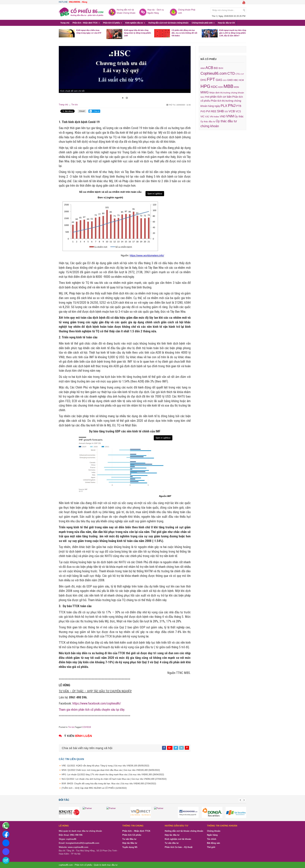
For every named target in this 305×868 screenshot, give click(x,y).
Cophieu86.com (213, 73)
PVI (208, 111)
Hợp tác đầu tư (172, 835)
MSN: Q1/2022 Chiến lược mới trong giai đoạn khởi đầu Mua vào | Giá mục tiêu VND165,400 (111, 770)
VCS (238, 111)
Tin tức (74, 104)
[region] (125, 74)
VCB (232, 111)
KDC (214, 86)
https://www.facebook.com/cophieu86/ (96, 703)
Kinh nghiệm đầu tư (134, 23)
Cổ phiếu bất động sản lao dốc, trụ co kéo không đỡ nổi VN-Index (184, 33)
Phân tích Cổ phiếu (111, 23)
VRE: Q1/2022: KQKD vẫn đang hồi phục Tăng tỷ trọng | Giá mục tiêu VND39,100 (105, 765)
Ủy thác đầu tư (207, 121)
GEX (225, 80)
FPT (211, 79)
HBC (236, 80)
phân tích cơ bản (221, 96)
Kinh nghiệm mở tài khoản (178, 839)
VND (222, 116)
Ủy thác (239, 116)
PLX (224, 106)
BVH (221, 68)
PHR (207, 97)
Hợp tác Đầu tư (129, 843)
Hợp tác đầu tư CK (226, 23)
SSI (226, 112)
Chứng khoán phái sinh (202, 23)
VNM (230, 116)
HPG (205, 86)
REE (213, 111)
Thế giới (211, 847)
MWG (204, 92)
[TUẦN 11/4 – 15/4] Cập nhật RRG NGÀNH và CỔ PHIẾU (94, 788)
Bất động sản (213, 843)
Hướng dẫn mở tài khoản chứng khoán (184, 831)
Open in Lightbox (154, 193)
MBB (228, 86)
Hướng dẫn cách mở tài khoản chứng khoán (168, 23)
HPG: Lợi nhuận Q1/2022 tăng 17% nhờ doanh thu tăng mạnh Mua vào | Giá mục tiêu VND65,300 (113, 774)
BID (216, 68)
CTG (238, 74)
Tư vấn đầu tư (172, 843)
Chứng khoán (213, 831)
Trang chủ (64, 23)
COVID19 (86, 727)
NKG (202, 97)
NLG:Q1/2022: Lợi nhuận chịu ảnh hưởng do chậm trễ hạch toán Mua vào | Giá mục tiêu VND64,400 (114, 779)
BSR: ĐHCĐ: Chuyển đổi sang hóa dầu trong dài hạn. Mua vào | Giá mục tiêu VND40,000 (109, 783)
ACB (209, 67)
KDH (220, 87)
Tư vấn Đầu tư (129, 839)
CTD (231, 73)
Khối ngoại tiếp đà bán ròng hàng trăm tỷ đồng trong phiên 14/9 (137, 33)
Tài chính (211, 839)
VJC (207, 116)
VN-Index (214, 116)
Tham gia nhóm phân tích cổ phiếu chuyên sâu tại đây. (92, 709)
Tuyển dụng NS (129, 847)
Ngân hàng (212, 835)
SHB (220, 111)
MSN (236, 87)
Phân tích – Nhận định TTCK (85, 23)
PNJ (232, 105)
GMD (230, 80)
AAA (202, 68)
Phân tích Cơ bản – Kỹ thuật (178, 847)
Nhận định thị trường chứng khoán (226, 92)
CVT (242, 74)
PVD (202, 111)
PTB (238, 106)
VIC (202, 116)
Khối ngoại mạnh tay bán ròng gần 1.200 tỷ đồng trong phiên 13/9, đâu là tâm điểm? (232, 33)
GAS (219, 80)
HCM (241, 80)
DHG (203, 79)
